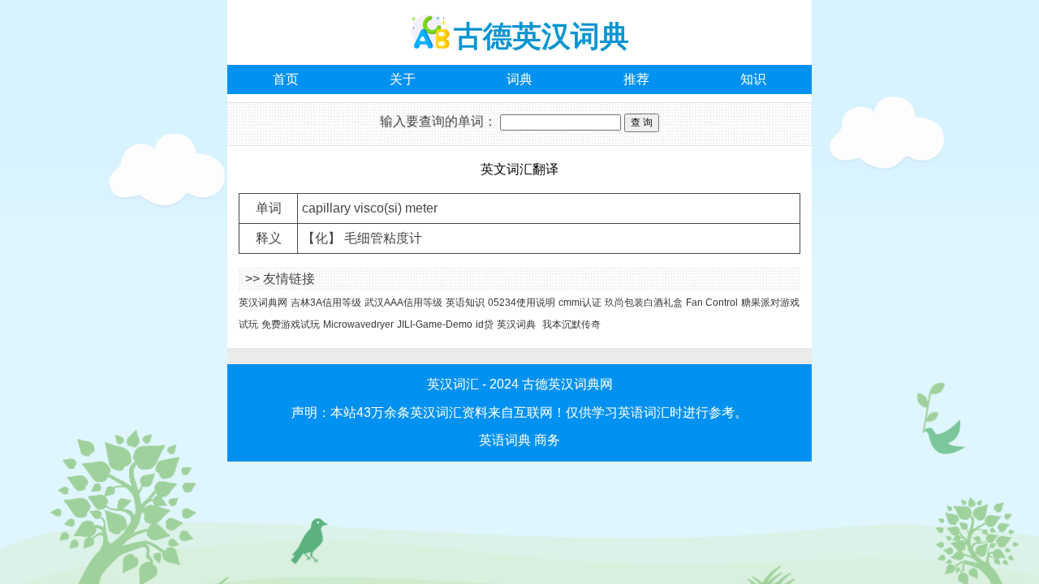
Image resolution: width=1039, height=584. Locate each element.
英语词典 (505, 440)
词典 (519, 79)
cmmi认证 (579, 302)
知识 (753, 79)
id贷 (485, 324)
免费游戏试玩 (290, 324)
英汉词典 (516, 324)
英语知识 (465, 302)
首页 (286, 79)
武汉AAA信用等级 (403, 302)
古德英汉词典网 (567, 384)
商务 (547, 440)
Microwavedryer (358, 324)
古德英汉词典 (541, 36)
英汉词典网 (263, 302)
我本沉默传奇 (571, 324)
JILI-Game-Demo (434, 324)
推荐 (636, 79)
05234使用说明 (521, 302)
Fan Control (712, 302)
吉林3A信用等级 (326, 302)
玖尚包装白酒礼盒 (644, 302)
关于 (403, 79)
